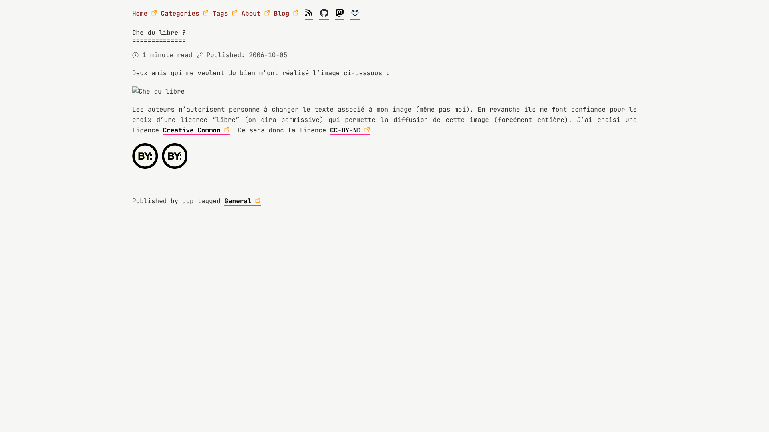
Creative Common (192, 130)
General (237, 201)
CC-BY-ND (345, 130)
